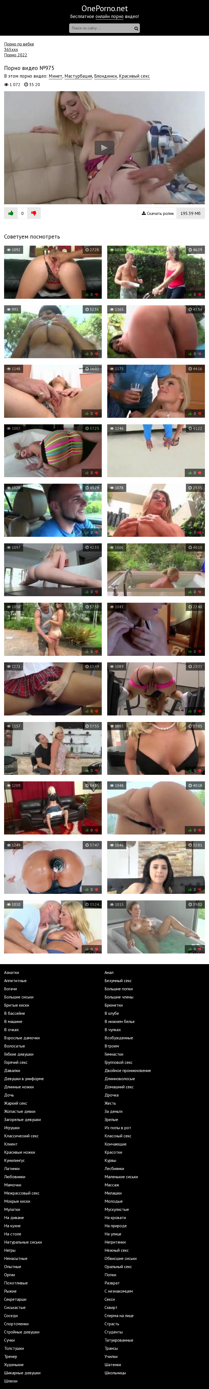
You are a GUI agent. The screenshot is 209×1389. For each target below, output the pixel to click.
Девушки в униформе (24, 1078)
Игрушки (12, 1127)
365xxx (11, 49)
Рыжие (10, 1291)
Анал (108, 972)
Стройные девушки (21, 1332)
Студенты (113, 1332)
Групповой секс (118, 1062)
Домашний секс (119, 1086)
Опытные (12, 1266)
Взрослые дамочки (22, 1037)
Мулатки (12, 1209)
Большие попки (118, 988)
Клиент (11, 1144)
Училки (111, 1356)
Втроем (111, 1046)
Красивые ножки (19, 1152)
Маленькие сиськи (121, 1176)
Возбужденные (118, 1037)
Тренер (10, 1356)
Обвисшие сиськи (120, 1258)
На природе (115, 1225)
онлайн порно (110, 16)
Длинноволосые (119, 1078)
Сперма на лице (119, 1315)
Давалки (12, 1070)
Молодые (113, 1201)
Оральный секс (118, 1266)
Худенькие (14, 1364)
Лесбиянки (114, 1168)
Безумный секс (118, 980)
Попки (110, 1274)
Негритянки (115, 1242)
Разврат (112, 1283)
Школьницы (115, 1372)
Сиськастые (15, 1307)
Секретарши (15, 1299)
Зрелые (111, 1119)
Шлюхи (10, 1381)
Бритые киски (16, 1005)
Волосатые (14, 1046)
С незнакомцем (118, 1291)
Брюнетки (113, 1005)
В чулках (112, 1029)
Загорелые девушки (22, 1119)
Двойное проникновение (127, 1070)
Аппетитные (15, 980)
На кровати (115, 1217)
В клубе (111, 1013)
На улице (112, 1233)
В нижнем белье (119, 1021)
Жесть (110, 1103)
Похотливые (16, 1283)
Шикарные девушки (22, 1372)
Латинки (12, 1168)
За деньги (113, 1111)
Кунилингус (14, 1160)
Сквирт (111, 1307)
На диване (14, 1217)
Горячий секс (15, 1062)
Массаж (111, 1184)
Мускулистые (116, 1209)
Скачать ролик (173, 213)
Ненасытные (15, 1258)
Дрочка (111, 1095)
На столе (12, 1233)
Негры (10, 1250)
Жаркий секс (15, 1103)
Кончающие (115, 1144)
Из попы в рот (117, 1127)
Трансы (111, 1348)
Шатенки (112, 1364)
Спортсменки (16, 1323)
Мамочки (12, 1184)
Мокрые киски (17, 1201)
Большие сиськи (18, 997)
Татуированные (118, 1340)
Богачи (10, 988)
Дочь (9, 1095)
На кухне (12, 1225)
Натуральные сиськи (23, 1242)
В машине (13, 1021)
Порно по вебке (19, 44)
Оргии (9, 1274)
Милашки (113, 1193)
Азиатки (11, 972)
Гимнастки (113, 1054)
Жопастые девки (19, 1111)
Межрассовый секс (21, 1193)
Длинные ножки (19, 1086)
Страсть (111, 1323)
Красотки (113, 1152)
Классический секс (21, 1135)
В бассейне (14, 1013)
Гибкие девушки (18, 1054)
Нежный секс (116, 1250)
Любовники (14, 1176)
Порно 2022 (15, 54)
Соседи (11, 1315)
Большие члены (118, 997)
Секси (109, 1299)
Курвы (110, 1160)
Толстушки (14, 1348)
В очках (11, 1029)
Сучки (9, 1340)
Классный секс (117, 1135)
